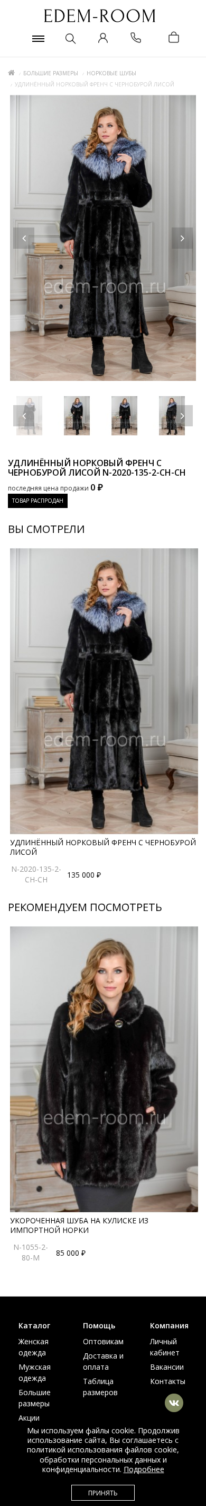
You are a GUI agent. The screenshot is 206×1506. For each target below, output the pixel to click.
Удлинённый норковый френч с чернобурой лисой (103, 847)
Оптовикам (103, 1341)
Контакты (167, 1381)
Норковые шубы (111, 73)
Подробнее (144, 1469)
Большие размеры (50, 73)
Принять (103, 1493)
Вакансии (167, 1367)
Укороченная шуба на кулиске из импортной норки (79, 1225)
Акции (29, 1418)
